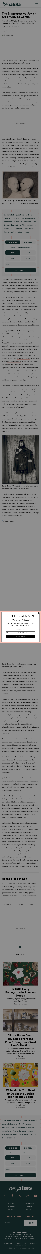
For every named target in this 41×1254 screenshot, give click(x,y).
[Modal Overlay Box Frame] (20, 627)
